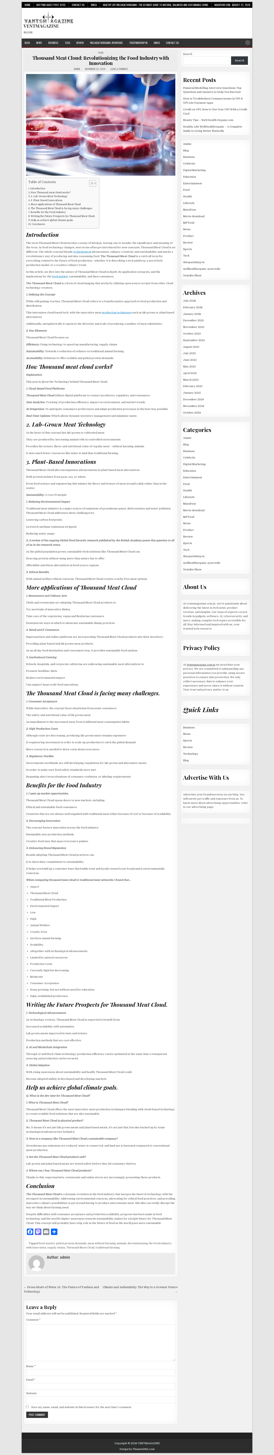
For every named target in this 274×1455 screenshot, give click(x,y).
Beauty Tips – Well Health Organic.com (208, 120)
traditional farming (107, 1247)
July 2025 (189, 353)
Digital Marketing (194, 170)
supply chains (56, 1247)
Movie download (193, 216)
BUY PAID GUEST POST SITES (51, 5)
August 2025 (191, 346)
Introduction (37, 188)
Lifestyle (189, 203)
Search (187, 54)
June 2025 (190, 359)
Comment (33, 1319)
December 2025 (193, 320)
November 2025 (193, 327)
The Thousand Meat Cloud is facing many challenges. (62, 208)
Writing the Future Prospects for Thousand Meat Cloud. (63, 216)
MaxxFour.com (222, 5)
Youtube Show (192, 275)
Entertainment (192, 183)
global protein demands (71, 1243)
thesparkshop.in (138, 43)
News (39, 43)
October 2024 (192, 412)
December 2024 (193, 399)
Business (53, 43)
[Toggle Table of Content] (90, 183)
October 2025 (192, 333)
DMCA (94, 5)
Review (80, 43)
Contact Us (78, 5)
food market (60, 276)
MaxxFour (189, 209)
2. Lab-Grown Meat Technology (49, 196)
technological (82, 251)
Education (189, 176)
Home (27, 5)
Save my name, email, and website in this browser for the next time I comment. (81, 1407)
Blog (27, 43)
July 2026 (189, 300)
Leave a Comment (119, 69)
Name (31, 1366)
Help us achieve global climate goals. (52, 220)
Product (188, 235)
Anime (187, 143)
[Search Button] (247, 42)
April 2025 (190, 373)
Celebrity (189, 163)
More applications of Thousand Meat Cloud (56, 204)
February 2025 (193, 386)
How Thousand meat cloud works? (51, 192)
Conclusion (38, 224)
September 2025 (194, 340)
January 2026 (192, 313)
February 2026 (193, 307)
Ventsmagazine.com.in (201, 664)
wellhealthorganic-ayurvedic (106, 43)
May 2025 (189, 366)
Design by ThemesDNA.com (137, 1449)
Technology (190, 753)
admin (77, 69)
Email (30, 1379)
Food (101, 52)
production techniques (117, 312)
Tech (67, 43)
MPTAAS (188, 222)
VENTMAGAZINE (41, 26)
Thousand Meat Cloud (80, 1247)
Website (31, 1393)
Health (187, 196)
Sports (187, 249)
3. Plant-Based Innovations (46, 200)
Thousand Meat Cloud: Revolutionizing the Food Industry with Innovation (100, 60)
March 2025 (191, 379)
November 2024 (193, 406)
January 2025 (192, 392)
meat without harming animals (107, 1243)
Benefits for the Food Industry (48, 212)
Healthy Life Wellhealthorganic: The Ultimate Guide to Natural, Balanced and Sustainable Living (155, 5)
